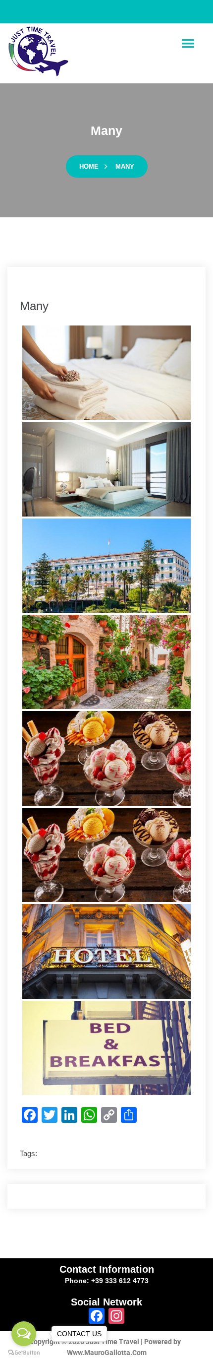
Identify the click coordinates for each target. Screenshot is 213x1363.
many (124, 166)
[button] (188, 44)
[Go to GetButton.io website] (24, 1353)
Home (89, 166)
